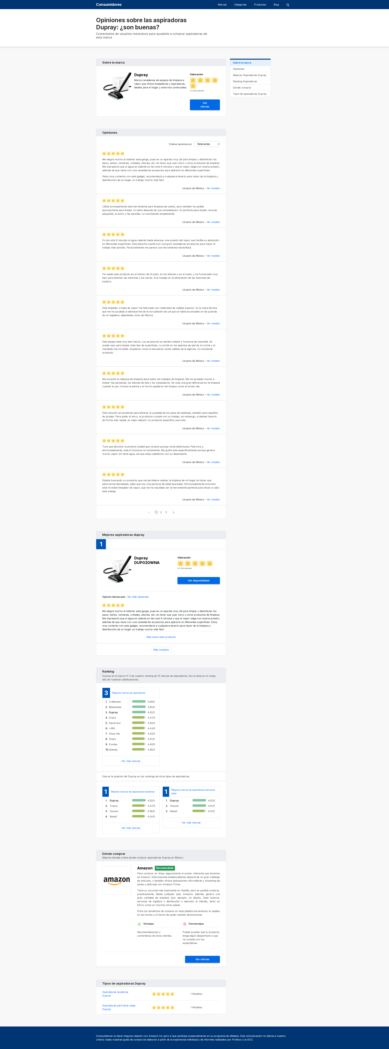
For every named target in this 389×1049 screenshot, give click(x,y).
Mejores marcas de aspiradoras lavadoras (133, 791)
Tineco (114, 805)
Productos (260, 4)
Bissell (113, 816)
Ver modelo (213, 188)
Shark (112, 738)
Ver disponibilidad (198, 580)
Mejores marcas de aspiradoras (128, 692)
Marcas (222, 4)
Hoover (114, 811)
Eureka (113, 744)
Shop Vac (114, 733)
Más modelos (161, 649)
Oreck (112, 717)
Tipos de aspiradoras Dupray (250, 93)
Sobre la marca (242, 62)
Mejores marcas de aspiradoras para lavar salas (193, 791)
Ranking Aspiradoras (245, 81)
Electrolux (115, 723)
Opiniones (238, 68)
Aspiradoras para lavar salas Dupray (118, 1007)
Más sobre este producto (161, 636)
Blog (276, 4)
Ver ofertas (204, 104)
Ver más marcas (131, 761)
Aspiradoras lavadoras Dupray (115, 993)
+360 (112, 728)
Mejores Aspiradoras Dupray (249, 75)
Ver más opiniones (138, 596)
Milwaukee (115, 707)
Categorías (240, 4)
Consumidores (109, 4)
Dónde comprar (242, 87)
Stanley (113, 749)
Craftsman (115, 701)
